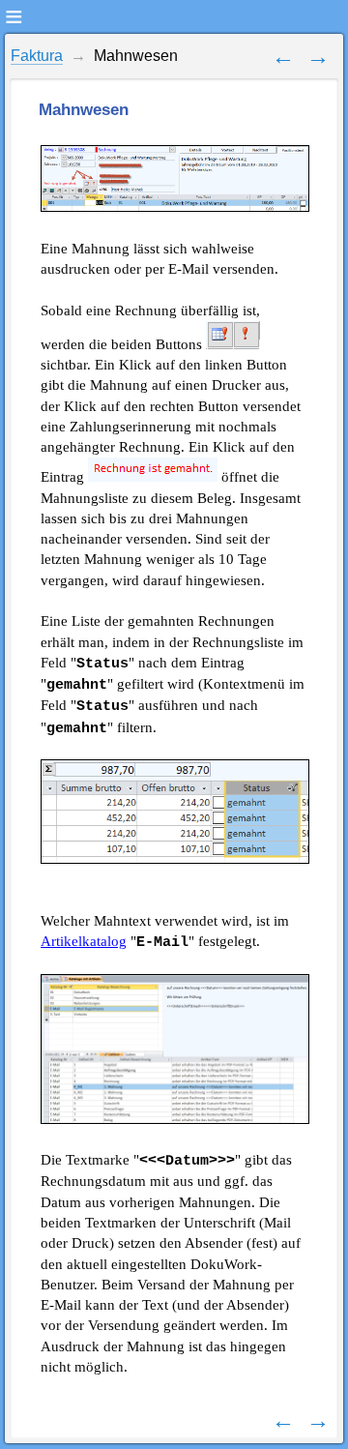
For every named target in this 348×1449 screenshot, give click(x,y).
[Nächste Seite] (318, 56)
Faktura (37, 55)
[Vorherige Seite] (283, 56)
